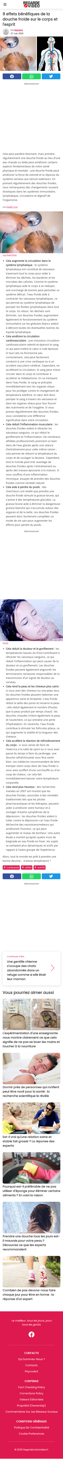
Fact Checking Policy (31, 1387)
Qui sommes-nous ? (31, 1359)
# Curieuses (11, 867)
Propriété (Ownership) (31, 1405)
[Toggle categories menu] (5, 4)
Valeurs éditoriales (31, 1399)
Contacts (31, 1365)
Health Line (12, 206)
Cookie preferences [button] (31, 1433)
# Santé (39, 867)
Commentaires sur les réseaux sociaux (31, 1411)
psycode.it (31, 1371)
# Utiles (27, 867)
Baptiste (19, 30)
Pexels (5, 643)
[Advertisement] (31, 116)
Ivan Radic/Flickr (10, 255)
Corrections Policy (31, 1393)
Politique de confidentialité (31, 1427)
